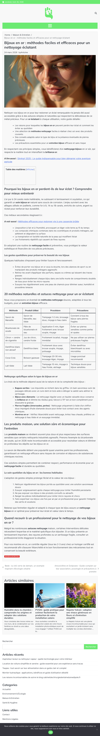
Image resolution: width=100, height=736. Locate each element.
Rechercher (7, 641)
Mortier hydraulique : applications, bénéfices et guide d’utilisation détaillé (35, 673)
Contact (6, 714)
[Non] (97, 729)
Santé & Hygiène (9, 703)
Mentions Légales (10, 719)
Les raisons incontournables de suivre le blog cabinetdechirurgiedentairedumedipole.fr (41, 677)
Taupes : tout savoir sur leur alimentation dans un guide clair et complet (34, 668)
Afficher (30, 169)
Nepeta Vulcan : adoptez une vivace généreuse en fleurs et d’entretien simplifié (79, 614)
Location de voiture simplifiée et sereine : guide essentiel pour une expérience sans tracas (42, 663)
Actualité (6, 689)
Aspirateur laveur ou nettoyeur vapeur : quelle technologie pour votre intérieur (37, 659)
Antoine (24, 52)
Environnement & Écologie (14, 694)
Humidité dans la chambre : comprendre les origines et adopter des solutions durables (18, 614)
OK (51, 732)
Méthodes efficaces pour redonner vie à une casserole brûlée (48, 221)
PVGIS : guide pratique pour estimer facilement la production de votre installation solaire (49, 614)
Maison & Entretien (12, 556)
